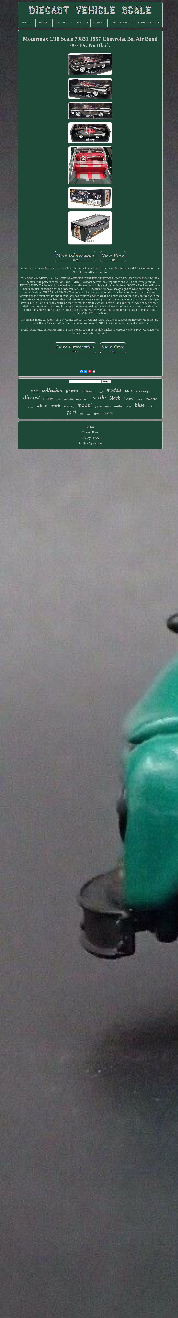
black (114, 398)
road (78, 399)
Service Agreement (90, 443)
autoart (88, 391)
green (72, 390)
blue (140, 405)
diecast (31, 397)
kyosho (140, 399)
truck (55, 405)
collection (52, 390)
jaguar (98, 406)
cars (129, 390)
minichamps (143, 391)
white (41, 405)
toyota (30, 407)
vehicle (100, 392)
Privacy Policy (90, 438)
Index (90, 426)
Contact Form (90, 432)
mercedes (68, 399)
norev (48, 398)
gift (81, 413)
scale (99, 397)
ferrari (128, 399)
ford (71, 412)
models (114, 390)
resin (35, 391)
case (128, 406)
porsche (151, 399)
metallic (109, 413)
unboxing (69, 406)
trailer (118, 406)
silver (87, 399)
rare (58, 399)
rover (89, 414)
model (85, 405)
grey (97, 413)
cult (150, 406)
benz (108, 406)
